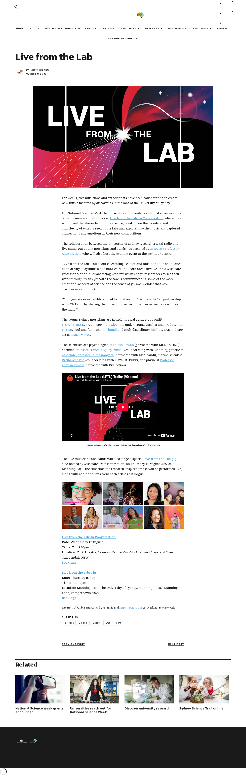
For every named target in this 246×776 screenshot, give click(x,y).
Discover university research (147, 708)
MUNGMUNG (80, 334)
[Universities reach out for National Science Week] (94, 689)
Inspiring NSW (40, 70)
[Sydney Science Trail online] (204, 689)
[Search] (16, 7)
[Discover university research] (149, 689)
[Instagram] (227, 26)
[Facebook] (227, 7)
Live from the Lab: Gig (79, 572)
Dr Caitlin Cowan (121, 345)
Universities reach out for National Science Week (90, 710)
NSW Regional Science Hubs (188, 28)
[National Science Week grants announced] (40, 689)
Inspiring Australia (131, 607)
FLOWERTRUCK (73, 324)
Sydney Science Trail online (201, 708)
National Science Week (119, 28)
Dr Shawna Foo (73, 360)
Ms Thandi (109, 329)
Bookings (69, 562)
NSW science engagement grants (69, 28)
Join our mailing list (123, 38)
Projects (152, 28)
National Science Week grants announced (39, 710)
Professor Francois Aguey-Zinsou (99, 350)
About (34, 28)
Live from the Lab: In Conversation (89, 537)
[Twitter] (227, 16)
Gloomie (117, 324)
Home (20, 28)
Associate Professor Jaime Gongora (88, 355)
